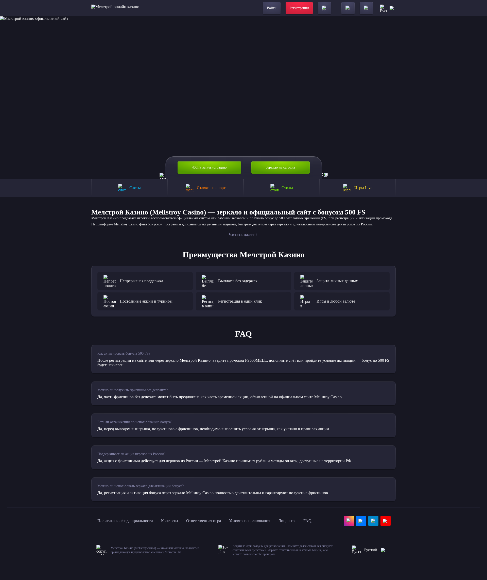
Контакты (169, 521)
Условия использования (249, 521)
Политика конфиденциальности (125, 521)
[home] (115, 8)
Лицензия (286, 521)
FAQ (307, 521)
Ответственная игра (203, 521)
